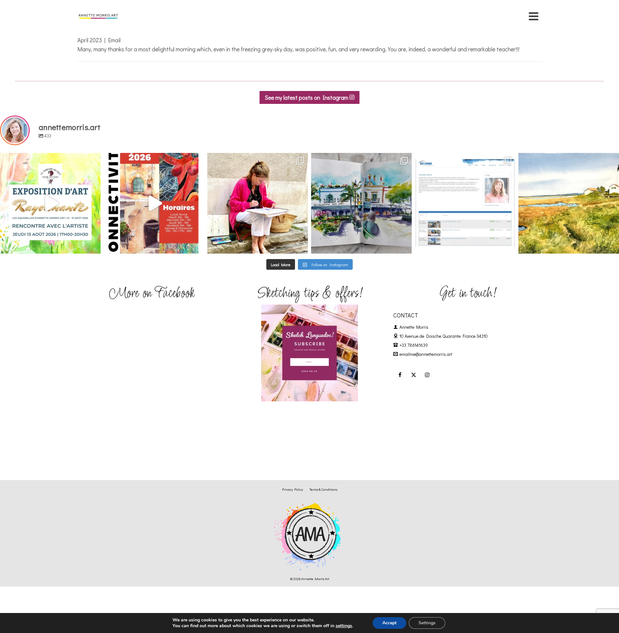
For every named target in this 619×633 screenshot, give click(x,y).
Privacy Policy (292, 489)
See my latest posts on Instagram (307, 97)
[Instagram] (427, 374)
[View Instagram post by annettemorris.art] (94, 246)
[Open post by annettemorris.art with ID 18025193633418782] (568, 203)
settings (344, 626)
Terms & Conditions (323, 489)
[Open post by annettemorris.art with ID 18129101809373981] (361, 203)
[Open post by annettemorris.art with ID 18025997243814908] (257, 203)
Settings (427, 623)
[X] (414, 374)
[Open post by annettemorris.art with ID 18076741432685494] (465, 203)
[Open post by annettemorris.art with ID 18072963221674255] (154, 203)
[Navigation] (534, 16)
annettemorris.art (49, 159)
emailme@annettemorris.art (425, 354)
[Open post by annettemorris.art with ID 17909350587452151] (50, 203)
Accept (389, 623)
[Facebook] (400, 374)
